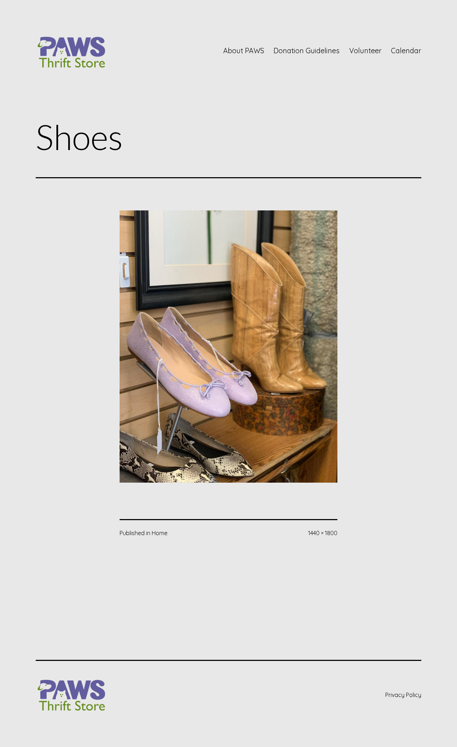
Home (159, 533)
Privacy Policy (403, 694)
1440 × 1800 (322, 533)
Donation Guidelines (306, 50)
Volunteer (365, 50)
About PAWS (243, 50)
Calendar (406, 50)
